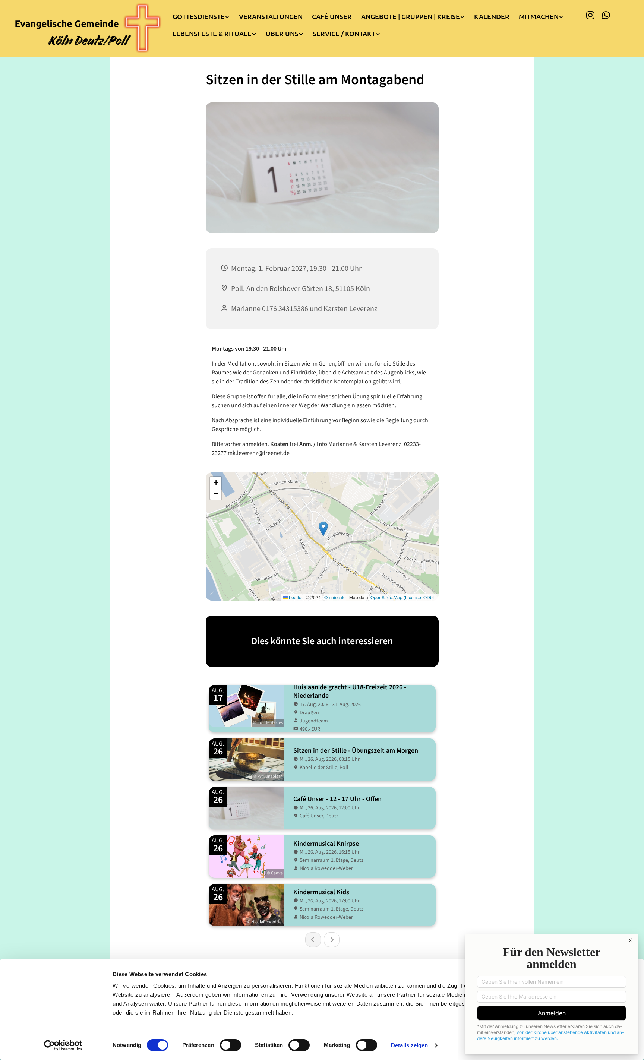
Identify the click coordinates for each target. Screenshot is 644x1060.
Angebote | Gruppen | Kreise (410, 16)
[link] (206, 14)
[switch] (230, 1045)
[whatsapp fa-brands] (606, 14)
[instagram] (590, 14)
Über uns (282, 33)
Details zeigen (409, 1045)
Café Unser (332, 16)
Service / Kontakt (344, 33)
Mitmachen (539, 16)
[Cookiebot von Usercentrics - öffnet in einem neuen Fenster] (63, 1045)
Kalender (491, 16)
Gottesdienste (199, 16)
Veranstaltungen (271, 16)
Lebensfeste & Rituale (212, 33)
